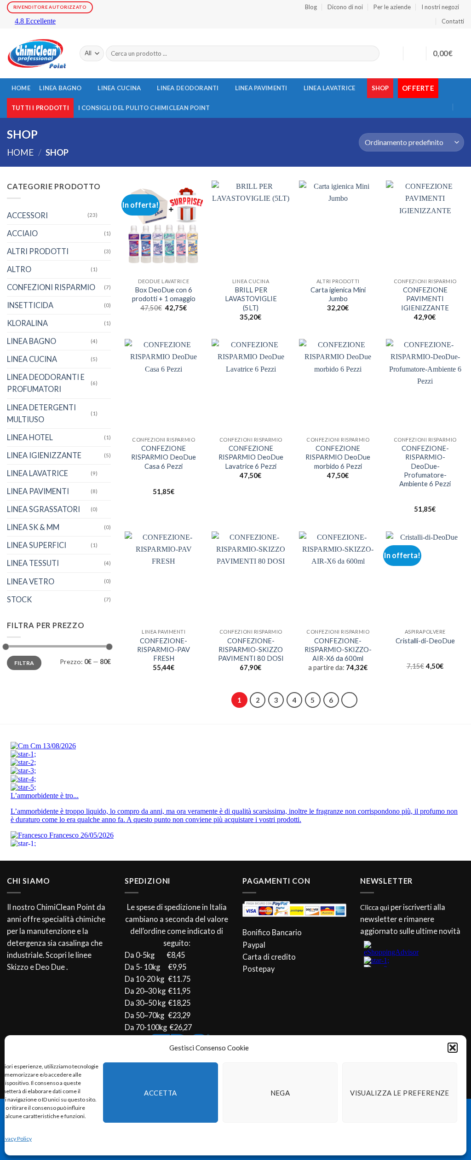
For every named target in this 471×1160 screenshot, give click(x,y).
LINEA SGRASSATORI (43, 509)
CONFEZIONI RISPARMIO (51, 287)
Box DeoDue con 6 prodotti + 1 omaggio (163, 294)
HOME (20, 88)
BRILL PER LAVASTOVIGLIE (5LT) (251, 298)
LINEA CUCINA (119, 88)
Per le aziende (392, 7)
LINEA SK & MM (33, 527)
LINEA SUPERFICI (36, 545)
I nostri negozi (440, 7)
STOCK (19, 599)
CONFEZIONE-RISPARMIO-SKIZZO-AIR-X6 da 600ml (338, 649)
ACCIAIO (22, 233)
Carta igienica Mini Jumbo (338, 294)
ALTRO (19, 269)
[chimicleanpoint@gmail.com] (456, 89)
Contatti (453, 21)
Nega (280, 1093)
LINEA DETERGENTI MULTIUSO (41, 413)
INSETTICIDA (30, 305)
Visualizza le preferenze (399, 1093)
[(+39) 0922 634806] (461, 107)
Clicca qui (374, 907)
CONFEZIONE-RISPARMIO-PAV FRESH (163, 649)
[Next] (349, 700)
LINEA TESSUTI (33, 563)
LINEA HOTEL (30, 437)
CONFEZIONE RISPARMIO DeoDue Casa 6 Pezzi (163, 457)
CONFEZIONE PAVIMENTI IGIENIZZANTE (425, 298)
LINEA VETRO (30, 581)
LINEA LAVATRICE (330, 88)
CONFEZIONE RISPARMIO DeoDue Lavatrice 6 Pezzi (250, 457)
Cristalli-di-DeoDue (425, 641)
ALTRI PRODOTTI (38, 251)
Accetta (160, 1093)
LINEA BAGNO (60, 88)
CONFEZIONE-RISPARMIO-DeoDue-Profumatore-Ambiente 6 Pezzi (425, 465)
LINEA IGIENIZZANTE (44, 455)
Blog (311, 7)
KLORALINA (27, 323)
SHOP (380, 88)
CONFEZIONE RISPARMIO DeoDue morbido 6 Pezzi (337, 457)
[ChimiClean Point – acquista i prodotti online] (36, 53)
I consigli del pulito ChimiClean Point (144, 107)
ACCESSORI (27, 215)
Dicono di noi (345, 7)
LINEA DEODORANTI (187, 88)
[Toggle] (105, 215)
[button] (452, 1047)
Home (20, 152)
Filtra (24, 662)
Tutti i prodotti (40, 107)
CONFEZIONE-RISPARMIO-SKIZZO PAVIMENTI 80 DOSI (251, 649)
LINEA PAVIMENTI (261, 88)
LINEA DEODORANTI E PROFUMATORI (46, 383)
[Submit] (371, 53)
